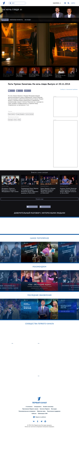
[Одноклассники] (19, 91)
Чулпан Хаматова (29, 114)
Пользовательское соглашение (27, 411)
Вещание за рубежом (41, 417)
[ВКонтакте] (11, 91)
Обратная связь (41, 411)
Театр (19, 119)
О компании (29, 406)
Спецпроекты (37, 406)
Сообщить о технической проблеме (68, 89)
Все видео (54, 409)
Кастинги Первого (45, 409)
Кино (15, 119)
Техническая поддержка (53, 411)
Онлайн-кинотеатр (48, 406)
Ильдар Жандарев (20, 114)
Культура (10, 119)
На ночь (10, 9)
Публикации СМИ (42, 413)
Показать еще (39, 199)
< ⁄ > (26, 91)
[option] (8, 71)
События (34, 413)
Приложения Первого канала (30, 409)
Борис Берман (11, 114)
